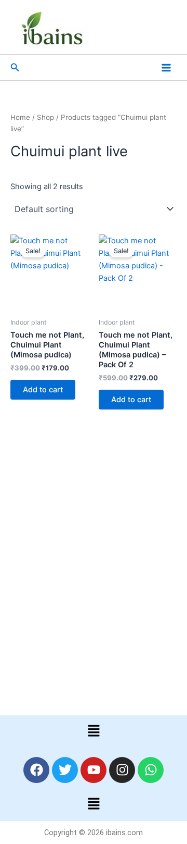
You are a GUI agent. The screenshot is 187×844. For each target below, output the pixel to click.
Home (20, 117)
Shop (45, 117)
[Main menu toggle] (166, 67)
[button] (15, 67)
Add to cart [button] (43, 389)
